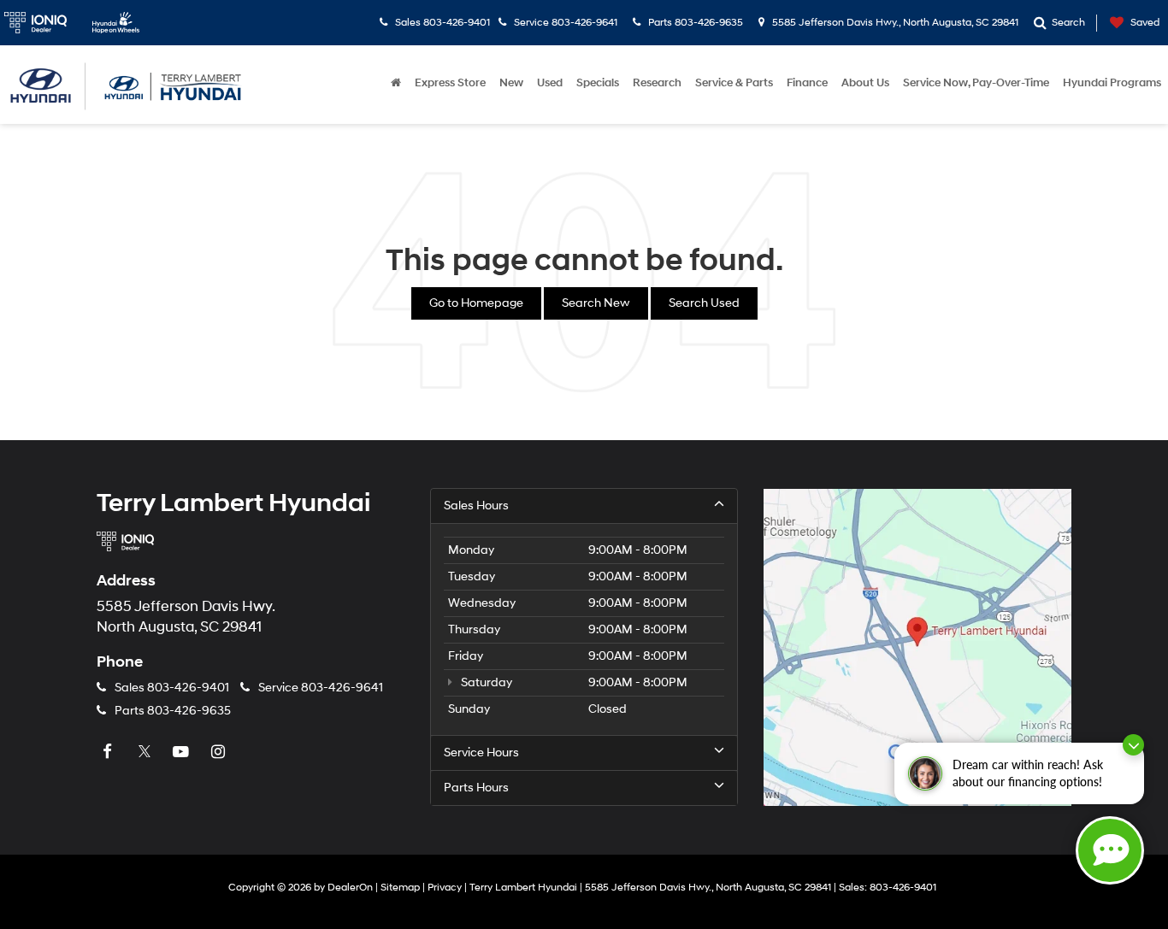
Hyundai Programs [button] (1112, 83)
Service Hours (481, 752)
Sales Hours (476, 505)
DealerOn (350, 887)
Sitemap (400, 887)
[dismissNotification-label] (1133, 745)
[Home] (396, 83)
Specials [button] (597, 83)
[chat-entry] (1110, 850)
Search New (596, 303)
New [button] (511, 83)
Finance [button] (807, 83)
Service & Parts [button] (734, 83)
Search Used (704, 303)
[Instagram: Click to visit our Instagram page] (220, 751)
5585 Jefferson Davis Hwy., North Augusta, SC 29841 (894, 22)
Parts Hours (476, 787)
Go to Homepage (476, 303)
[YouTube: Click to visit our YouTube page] (183, 751)
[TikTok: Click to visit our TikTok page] (256, 751)
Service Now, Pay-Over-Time (976, 83)
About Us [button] (865, 83)
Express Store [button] (450, 83)
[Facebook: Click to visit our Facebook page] (109, 751)
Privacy (445, 887)
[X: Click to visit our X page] (146, 751)
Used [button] (550, 83)
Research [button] (657, 83)
